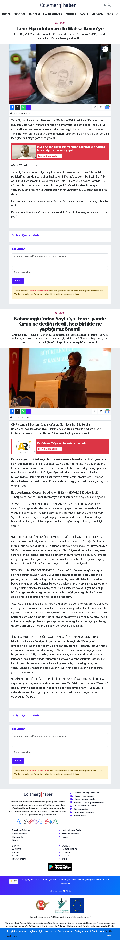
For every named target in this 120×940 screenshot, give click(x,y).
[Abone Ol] (107, 107)
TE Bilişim (67, 891)
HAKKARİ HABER (52, 14)
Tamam (108, 936)
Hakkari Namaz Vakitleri (85, 799)
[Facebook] (19, 821)
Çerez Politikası (19, 834)
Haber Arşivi (80, 816)
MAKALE (16, 852)
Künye (15, 840)
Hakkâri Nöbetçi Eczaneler (86, 793)
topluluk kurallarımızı (38, 290)
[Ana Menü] (10, 5)
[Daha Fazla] (28, 107)
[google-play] (60, 867)
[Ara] (109, 5)
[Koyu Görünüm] (105, 5)
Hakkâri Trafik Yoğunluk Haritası (89, 802)
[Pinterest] (30, 821)
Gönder (18, 280)
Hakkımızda (17, 837)
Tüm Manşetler (81, 809)
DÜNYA (6, 14)
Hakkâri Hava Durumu (84, 796)
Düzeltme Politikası (21, 830)
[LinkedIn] (40, 821)
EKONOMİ (20, 14)
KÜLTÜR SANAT (19, 859)
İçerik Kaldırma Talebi (71, 830)
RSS (15, 881)
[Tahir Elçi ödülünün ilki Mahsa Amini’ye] (60, 74)
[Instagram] (35, 821)
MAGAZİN (97, 14)
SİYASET (65, 856)
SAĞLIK (84, 14)
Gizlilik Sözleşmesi (70, 834)
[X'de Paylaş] (17, 107)
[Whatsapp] (56, 821)
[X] (25, 821)
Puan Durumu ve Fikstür (85, 806)
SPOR (110, 14)
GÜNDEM (34, 14)
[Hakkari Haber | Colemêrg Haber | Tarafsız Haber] (58, 5)
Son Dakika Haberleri (84, 812)
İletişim (65, 837)
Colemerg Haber (65, 926)
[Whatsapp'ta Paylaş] (23, 107)
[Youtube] (46, 821)
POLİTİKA (70, 14)
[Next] (51, 821)
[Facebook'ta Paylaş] (12, 107)
